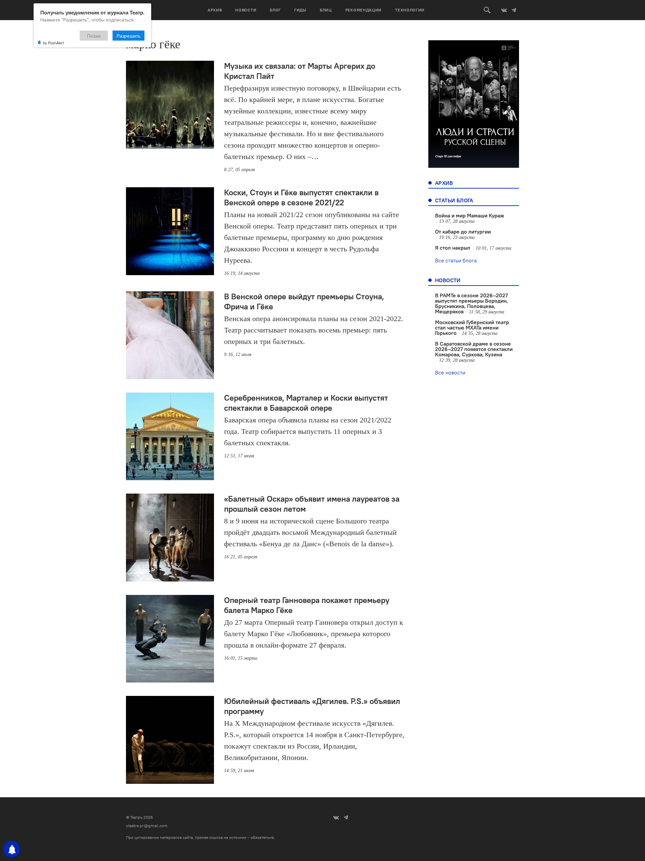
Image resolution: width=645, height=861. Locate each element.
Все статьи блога (456, 260)
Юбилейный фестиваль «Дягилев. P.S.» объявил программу (312, 706)
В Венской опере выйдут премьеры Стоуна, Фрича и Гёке (304, 301)
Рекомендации (363, 9)
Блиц (326, 9)
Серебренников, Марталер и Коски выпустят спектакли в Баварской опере (306, 403)
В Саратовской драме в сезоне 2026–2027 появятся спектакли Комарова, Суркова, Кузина (474, 349)
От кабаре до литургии (463, 231)
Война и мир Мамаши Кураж (469, 215)
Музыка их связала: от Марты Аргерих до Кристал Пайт (299, 71)
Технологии (410, 9)
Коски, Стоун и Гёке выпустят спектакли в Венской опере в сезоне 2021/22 (301, 197)
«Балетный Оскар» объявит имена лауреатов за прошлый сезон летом (311, 504)
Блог (275, 9)
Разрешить (128, 35)
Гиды (300, 9)
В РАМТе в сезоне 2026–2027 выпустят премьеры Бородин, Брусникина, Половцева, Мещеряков (471, 303)
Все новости (450, 372)
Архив (215, 9)
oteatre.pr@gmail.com (147, 825)
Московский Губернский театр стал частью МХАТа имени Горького (472, 327)
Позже (94, 35)
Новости (245, 9)
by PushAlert (53, 42)
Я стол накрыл (452, 247)
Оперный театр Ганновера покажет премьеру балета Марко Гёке (306, 605)
